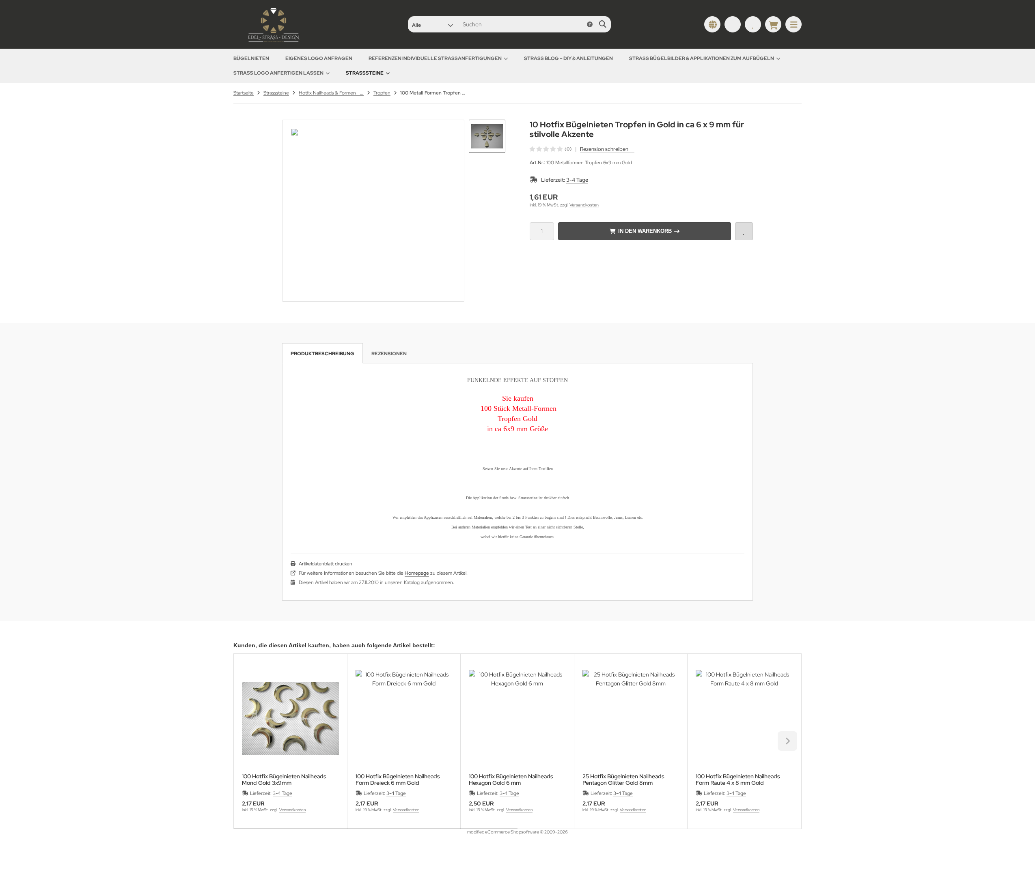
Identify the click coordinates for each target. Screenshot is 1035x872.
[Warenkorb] (773, 24)
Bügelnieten (251, 58)
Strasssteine (365, 73)
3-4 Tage (577, 179)
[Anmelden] (732, 24)
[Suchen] (602, 24)
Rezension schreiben (604, 149)
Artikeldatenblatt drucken (325, 564)
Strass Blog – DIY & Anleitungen (568, 58)
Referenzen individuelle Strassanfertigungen (435, 58)
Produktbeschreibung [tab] (322, 353)
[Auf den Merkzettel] (744, 231)
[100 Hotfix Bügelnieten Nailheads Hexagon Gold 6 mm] (517, 718)
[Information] (590, 24)
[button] (432, 24)
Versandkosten (584, 205)
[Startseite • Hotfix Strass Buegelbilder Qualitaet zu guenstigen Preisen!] (274, 42)
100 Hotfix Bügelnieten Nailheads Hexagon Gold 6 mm (511, 779)
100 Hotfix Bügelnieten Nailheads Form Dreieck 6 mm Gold (398, 779)
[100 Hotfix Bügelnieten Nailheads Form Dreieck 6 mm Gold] (404, 718)
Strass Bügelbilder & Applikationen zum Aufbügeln (701, 58)
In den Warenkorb (645, 231)
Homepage (417, 573)
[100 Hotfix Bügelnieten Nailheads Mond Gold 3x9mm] (290, 718)
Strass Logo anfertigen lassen (278, 73)
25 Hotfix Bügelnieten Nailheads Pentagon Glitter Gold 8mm (623, 779)
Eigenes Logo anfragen (318, 58)
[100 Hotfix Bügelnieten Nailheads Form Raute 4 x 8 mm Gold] (744, 718)
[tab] (376, 835)
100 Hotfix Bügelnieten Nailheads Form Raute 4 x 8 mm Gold (738, 779)
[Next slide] (787, 741)
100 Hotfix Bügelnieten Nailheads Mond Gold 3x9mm (284, 779)
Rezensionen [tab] (389, 353)
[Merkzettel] (753, 24)
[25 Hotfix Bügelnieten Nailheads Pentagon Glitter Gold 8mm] (630, 718)
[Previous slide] (247, 741)
